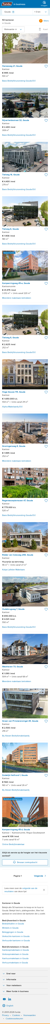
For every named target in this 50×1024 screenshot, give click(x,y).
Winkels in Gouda (10, 928)
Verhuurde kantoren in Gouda (16, 940)
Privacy (5, 1015)
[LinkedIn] (9, 999)
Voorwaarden (29, 1015)
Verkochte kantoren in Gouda (15, 936)
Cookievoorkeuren (14, 1018)
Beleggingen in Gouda (12, 932)
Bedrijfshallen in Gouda (13, 923)
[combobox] (17, 12)
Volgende (39, 876)
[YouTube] (4, 999)
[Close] (44, 889)
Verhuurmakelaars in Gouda (15, 962)
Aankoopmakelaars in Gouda (15, 950)
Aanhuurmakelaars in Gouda (15, 958)
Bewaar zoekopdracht (27, 862)
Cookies (16, 1015)
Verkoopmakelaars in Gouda (15, 954)
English (10, 1005)
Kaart (45, 29)
